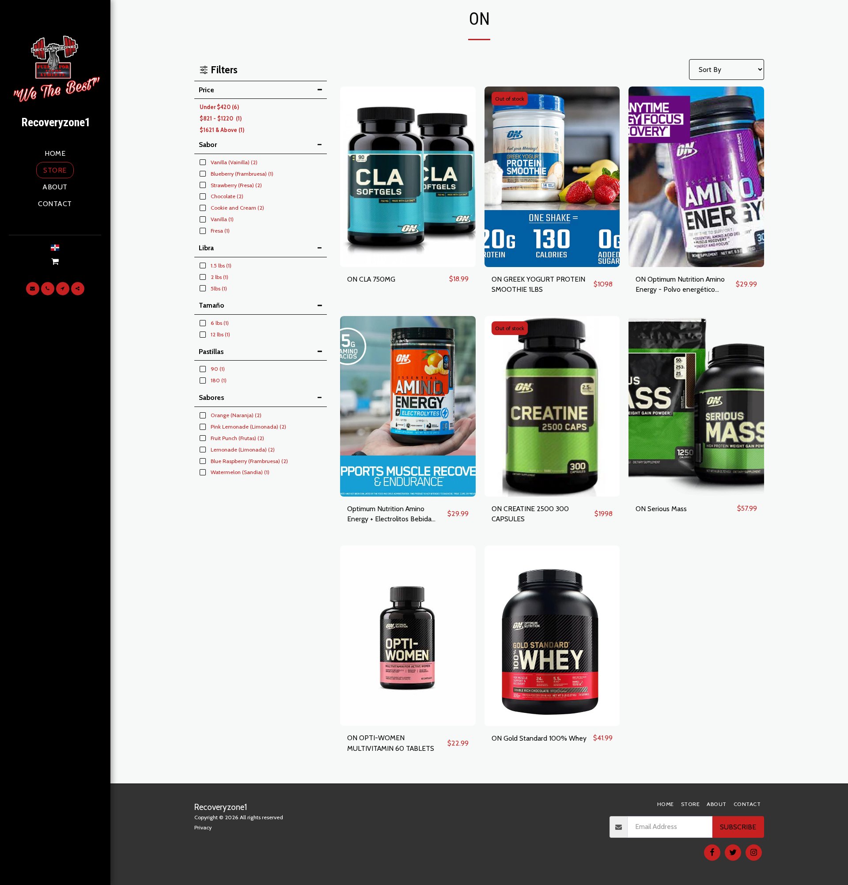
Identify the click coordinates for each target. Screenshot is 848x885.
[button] (55, 261)
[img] (408, 177)
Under (219, 107)
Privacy (203, 827)
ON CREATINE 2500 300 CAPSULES (530, 514)
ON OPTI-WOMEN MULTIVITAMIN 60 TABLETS (390, 743)
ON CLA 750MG (371, 279)
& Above (222, 130)
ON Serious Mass (661, 509)
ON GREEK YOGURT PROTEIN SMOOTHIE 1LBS (538, 284)
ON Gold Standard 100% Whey (539, 738)
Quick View (407, 263)
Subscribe (738, 827)
